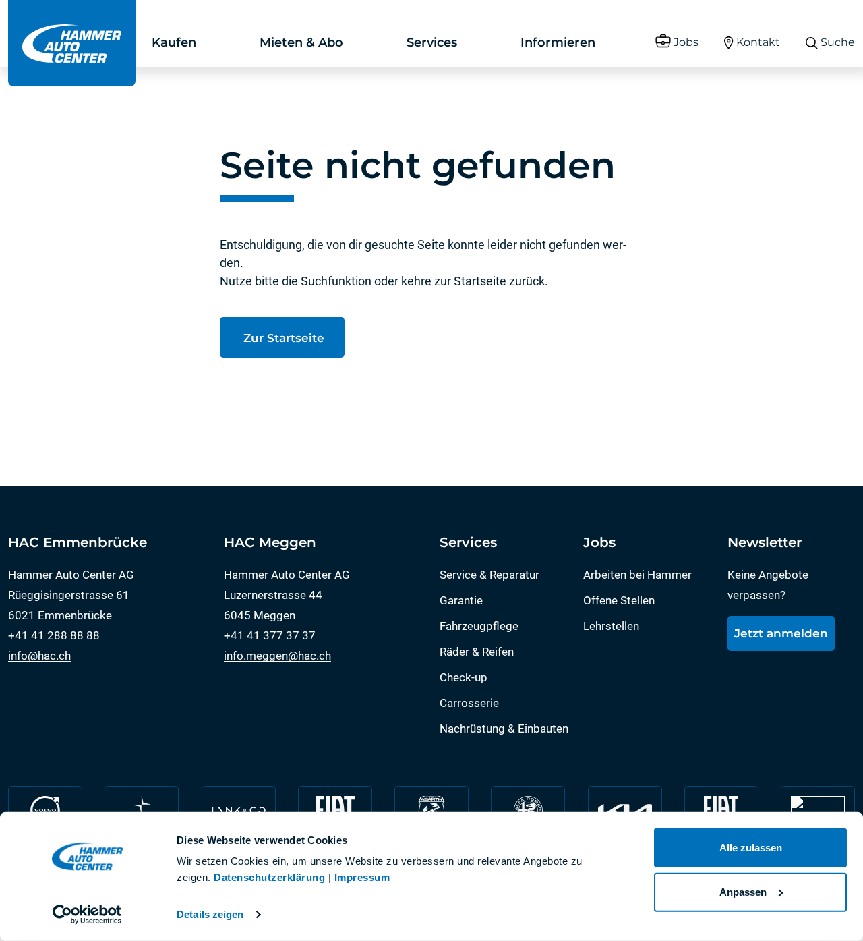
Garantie (461, 600)
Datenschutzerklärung (269, 877)
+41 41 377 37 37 (270, 635)
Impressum (362, 877)
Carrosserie (469, 703)
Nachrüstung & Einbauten (504, 728)
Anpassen (743, 891)
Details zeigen (210, 914)
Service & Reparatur (489, 574)
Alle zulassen (750, 847)
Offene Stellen (619, 600)
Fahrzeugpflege (479, 626)
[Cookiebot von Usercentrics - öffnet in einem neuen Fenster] (87, 915)
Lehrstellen (611, 626)
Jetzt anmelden (781, 633)
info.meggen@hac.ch (277, 655)
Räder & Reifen (477, 651)
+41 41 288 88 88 (54, 635)
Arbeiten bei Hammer (637, 574)
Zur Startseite (282, 338)
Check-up (463, 677)
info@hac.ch (39, 655)
